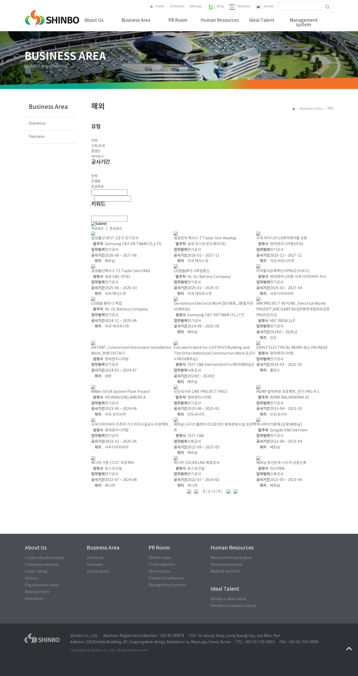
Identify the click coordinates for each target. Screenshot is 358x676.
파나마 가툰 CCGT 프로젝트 (112, 463)
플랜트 (96, 151)
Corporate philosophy (44, 558)
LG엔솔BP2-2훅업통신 (192, 271)
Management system (304, 23)
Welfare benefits (225, 571)
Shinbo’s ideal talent (228, 599)
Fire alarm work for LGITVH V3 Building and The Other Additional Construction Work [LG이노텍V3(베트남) (214, 353)
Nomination (159, 571)
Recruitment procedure (231, 558)
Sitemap (195, 6)
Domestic (37, 124)
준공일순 (116, 229)
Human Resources (219, 20)
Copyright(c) (80, 650)
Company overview (41, 565)
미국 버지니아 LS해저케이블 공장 (281, 238)
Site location (98, 571)
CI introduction (162, 565)
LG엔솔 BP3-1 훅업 (106, 304)
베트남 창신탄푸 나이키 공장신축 (281, 463)
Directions (177, 6)
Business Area (135, 20)
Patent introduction (166, 578)
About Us (94, 20)
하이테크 (97, 157)
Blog (220, 6)
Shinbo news (160, 558)
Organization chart (42, 585)
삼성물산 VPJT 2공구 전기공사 (115, 238)
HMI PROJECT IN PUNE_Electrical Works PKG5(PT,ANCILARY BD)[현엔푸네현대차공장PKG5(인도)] (293, 309)
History (31, 578)
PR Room (177, 20)
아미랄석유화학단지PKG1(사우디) (282, 271)
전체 (94, 141)
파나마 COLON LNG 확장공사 (197, 463)
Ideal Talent (261, 20)
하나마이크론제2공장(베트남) (279, 425)
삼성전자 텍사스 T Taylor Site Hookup (205, 238)
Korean (269, 6)
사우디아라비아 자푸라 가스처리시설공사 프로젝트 (130, 425)
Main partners (37, 592)
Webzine (243, 6)
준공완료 (97, 187)
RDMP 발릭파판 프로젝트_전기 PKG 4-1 (287, 392)
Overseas (37, 137)
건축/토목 (98, 146)
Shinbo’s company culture (233, 606)
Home (159, 6)
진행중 (96, 181)
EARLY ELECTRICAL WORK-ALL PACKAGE (292, 348)
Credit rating (36, 571)
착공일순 (97, 229)
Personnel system (226, 565)
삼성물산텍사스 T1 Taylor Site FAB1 (120, 271)
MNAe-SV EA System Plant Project (120, 392)
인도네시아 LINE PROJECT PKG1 (200, 392)
